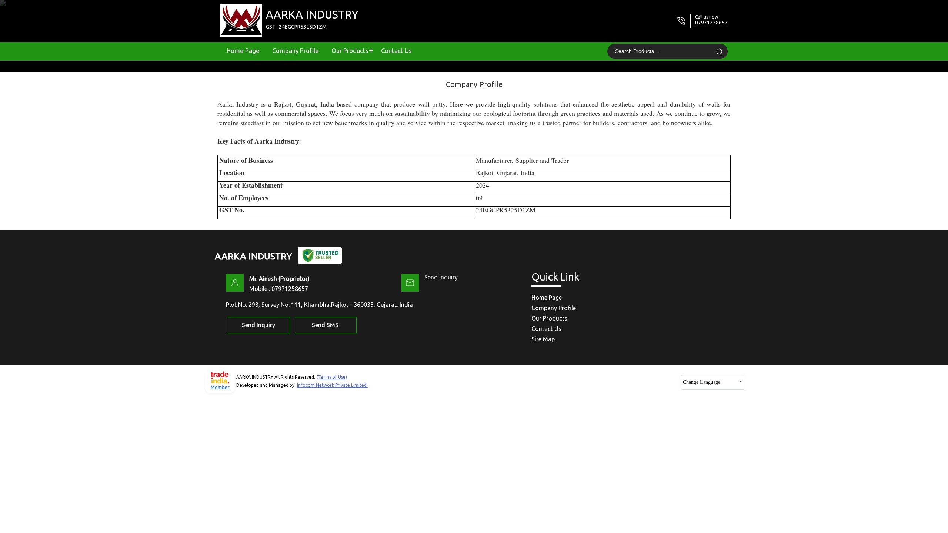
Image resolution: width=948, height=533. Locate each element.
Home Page (243, 50)
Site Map (543, 339)
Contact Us (396, 50)
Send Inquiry (441, 277)
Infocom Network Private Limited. (332, 385)
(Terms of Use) (332, 377)
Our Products (349, 50)
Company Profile (295, 50)
